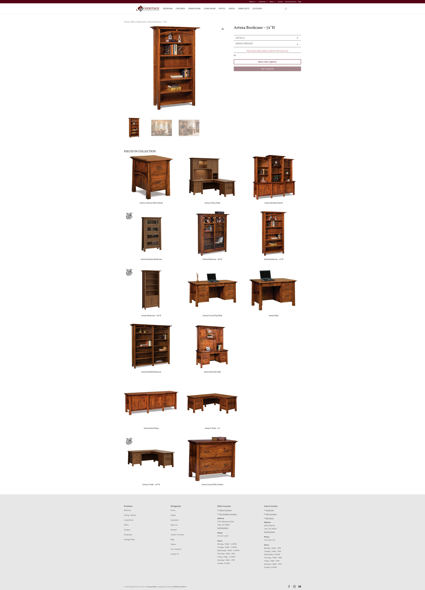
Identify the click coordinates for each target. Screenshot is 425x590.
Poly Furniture (271, 514)
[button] (223, 29)
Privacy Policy (152, 587)
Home (126, 22)
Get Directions (222, 528)
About (272, 2)
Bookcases (141, 22)
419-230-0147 (269, 540)
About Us (174, 525)
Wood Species (244, 43)
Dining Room (194, 9)
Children (180, 9)
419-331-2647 (222, 536)
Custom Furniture (290, 2)
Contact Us (175, 554)
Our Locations (176, 549)
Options (251, 2)
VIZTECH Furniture (179, 587)
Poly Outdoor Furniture (228, 514)
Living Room (209, 9)
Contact (280, 2)
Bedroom (167, 9)
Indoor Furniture (225, 510)
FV (235, 55)
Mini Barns (270, 518)
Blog (299, 2)
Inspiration (262, 2)
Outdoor (257, 9)
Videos (173, 515)
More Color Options (267, 61)
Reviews (174, 530)
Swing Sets (243, 9)
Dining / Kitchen (130, 515)
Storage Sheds (129, 539)
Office (222, 9)
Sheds (232, 9)
